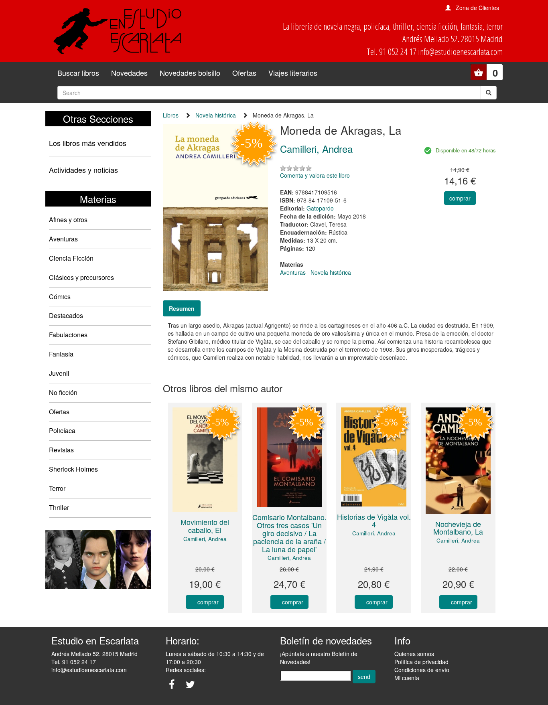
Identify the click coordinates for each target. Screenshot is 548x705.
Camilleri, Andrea (205, 539)
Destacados (66, 315)
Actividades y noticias (83, 169)
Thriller (59, 507)
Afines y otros (68, 219)
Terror (57, 488)
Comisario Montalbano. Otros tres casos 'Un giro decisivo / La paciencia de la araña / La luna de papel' (289, 533)
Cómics (60, 296)
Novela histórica (215, 115)
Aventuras (63, 238)
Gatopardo (320, 208)
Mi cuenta (406, 678)
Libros (171, 115)
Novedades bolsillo (190, 72)
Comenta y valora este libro (315, 175)
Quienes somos (414, 654)
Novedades (129, 72)
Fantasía (61, 354)
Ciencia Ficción (71, 258)
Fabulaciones (68, 334)
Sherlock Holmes (73, 469)
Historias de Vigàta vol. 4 (374, 520)
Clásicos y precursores (81, 277)
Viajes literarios (292, 72)
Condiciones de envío (421, 670)
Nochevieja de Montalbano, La (458, 528)
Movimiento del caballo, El (205, 526)
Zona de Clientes (477, 8)
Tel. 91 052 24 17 (73, 662)
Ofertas (244, 72)
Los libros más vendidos (87, 143)
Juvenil (59, 373)
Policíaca (62, 430)
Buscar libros (78, 72)
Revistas (61, 449)
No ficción (63, 392)
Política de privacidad (421, 662)
